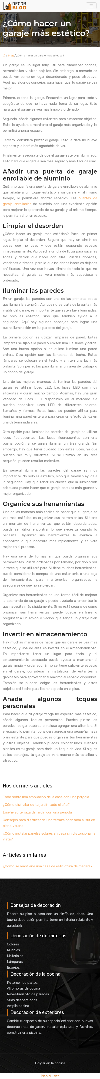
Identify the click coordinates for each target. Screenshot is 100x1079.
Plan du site (50, 1076)
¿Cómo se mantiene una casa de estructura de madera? (48, 866)
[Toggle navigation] (91, 6)
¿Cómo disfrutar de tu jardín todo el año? (36, 805)
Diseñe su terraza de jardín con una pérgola (37, 812)
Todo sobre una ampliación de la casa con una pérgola (46, 797)
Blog (11, 55)
